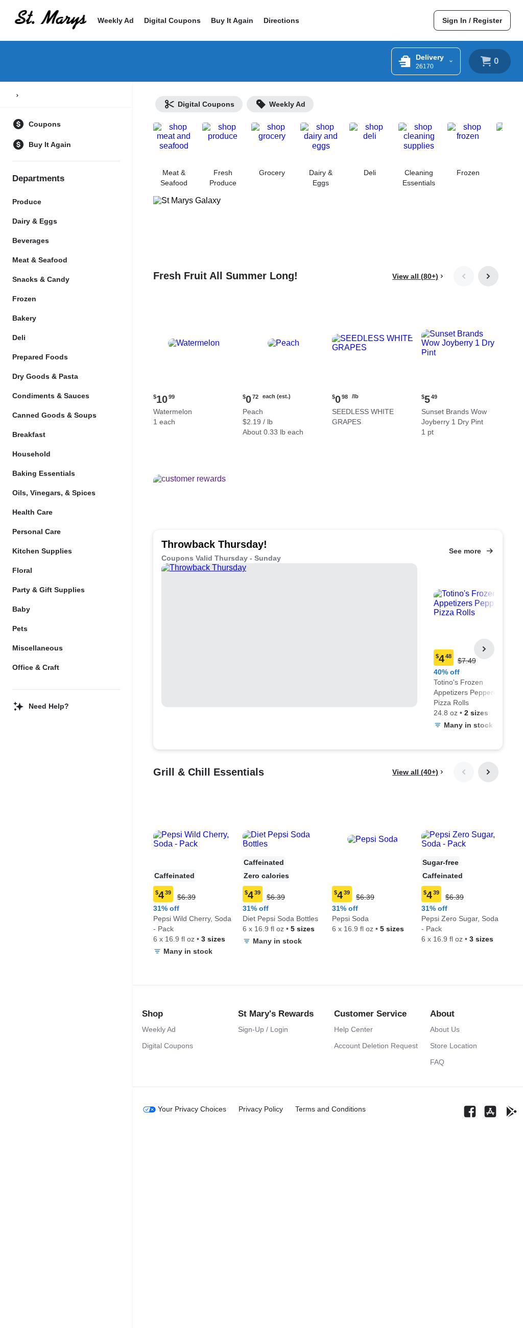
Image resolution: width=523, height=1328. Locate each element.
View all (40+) (415, 772)
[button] (193, 366)
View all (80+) (415, 276)
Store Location (453, 1046)
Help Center (353, 1029)
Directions (281, 20)
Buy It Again (232, 20)
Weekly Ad (116, 20)
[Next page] (488, 276)
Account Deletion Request (376, 1046)
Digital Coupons (172, 20)
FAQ (437, 1062)
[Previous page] (464, 276)
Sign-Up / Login (263, 1029)
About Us (445, 1029)
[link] (472, 20)
